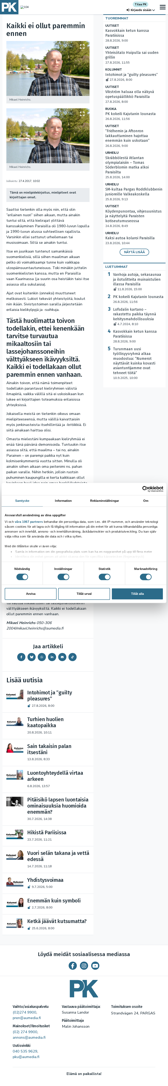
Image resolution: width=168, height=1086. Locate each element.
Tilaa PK (140, 4)
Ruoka (110, 109)
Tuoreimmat (116, 18)
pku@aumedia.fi (26, 1056)
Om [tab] (145, 500)
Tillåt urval (84, 594)
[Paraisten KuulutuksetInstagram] (84, 966)
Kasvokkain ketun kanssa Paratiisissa (135, 336)
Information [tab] (63, 500)
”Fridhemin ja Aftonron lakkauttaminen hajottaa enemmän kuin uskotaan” (127, 138)
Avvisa (30, 594)
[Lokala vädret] (23, 7)
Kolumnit (113, 70)
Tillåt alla (137, 594)
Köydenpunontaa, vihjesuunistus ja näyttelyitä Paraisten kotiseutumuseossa (133, 218)
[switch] (63, 577)
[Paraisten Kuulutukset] (84, 987)
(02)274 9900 (24, 1012)
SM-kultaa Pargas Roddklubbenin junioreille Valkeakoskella (133, 194)
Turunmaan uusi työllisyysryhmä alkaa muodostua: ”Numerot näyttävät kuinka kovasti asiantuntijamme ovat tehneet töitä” (134, 363)
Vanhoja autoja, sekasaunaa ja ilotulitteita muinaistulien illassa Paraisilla (137, 281)
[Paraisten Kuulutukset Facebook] (73, 966)
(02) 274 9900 (25, 1031)
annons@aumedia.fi (29, 1037)
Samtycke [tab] (22, 500)
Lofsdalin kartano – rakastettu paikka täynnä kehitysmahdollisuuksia (134, 316)
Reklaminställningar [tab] (104, 500)
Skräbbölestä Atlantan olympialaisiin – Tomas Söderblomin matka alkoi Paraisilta (127, 168)
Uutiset (112, 26)
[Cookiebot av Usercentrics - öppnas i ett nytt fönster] (145, 489)
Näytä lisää (134, 252)
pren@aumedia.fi (27, 1017)
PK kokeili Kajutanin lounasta (138, 299)
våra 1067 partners (29, 521)
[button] (141, 10)
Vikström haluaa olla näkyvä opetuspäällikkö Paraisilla (129, 97)
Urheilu (112, 153)
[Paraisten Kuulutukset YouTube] (95, 966)
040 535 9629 (25, 1051)
